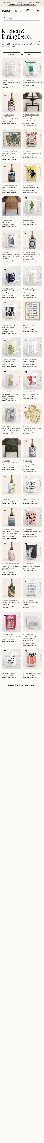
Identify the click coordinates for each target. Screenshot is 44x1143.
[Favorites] (21, 11)
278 (26, 685)
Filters (13, 54)
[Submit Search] (4, 18)
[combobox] (22, 18)
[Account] (16, 11)
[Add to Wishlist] (5, 60)
